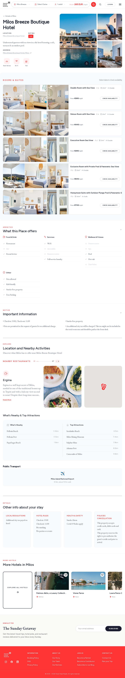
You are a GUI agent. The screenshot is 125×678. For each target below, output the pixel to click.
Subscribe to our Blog (85, 665)
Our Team (56, 661)
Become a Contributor (86, 661)
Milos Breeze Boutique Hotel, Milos (16, 53)
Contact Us (106, 658)
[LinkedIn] (18, 662)
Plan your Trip (107, 661)
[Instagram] (6, 662)
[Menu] (120, 4)
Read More (7, 400)
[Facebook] (12, 662)
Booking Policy (33, 658)
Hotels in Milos (10, 16)
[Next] (58, 361)
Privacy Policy (32, 665)
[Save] (66, 575)
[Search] (93, 4)
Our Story (56, 658)
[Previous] (56, 361)
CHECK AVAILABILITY (110, 98)
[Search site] (100, 4)
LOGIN (110, 4)
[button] (103, 388)
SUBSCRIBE (113, 629)
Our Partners (57, 665)
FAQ (29, 661)
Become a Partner (84, 658)
